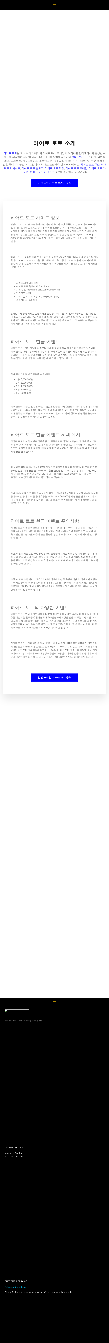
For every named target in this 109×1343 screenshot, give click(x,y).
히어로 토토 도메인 (76, 168)
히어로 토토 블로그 (32, 168)
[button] (54, 3)
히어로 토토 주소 (90, 164)
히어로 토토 (10, 153)
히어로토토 (78, 157)
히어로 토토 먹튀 (54, 168)
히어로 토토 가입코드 (42, 172)
